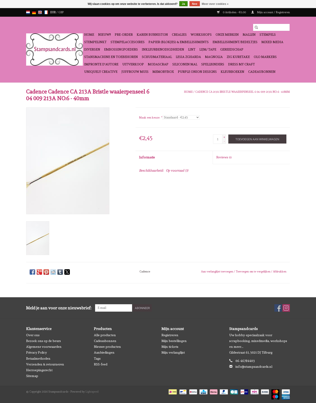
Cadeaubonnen (262, 72)
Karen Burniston (152, 34)
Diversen (92, 49)
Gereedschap (231, 49)
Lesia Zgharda (188, 57)
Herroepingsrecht (39, 370)
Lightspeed (92, 391)
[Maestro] (275, 396)
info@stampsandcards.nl (253, 366)
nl (28, 12)
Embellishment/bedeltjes (235, 42)
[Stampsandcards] (54, 49)
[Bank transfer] (264, 391)
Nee (194, 4)
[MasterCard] (275, 391)
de (34, 12)
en (40, 12)
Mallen (249, 34)
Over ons (33, 335)
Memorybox (163, 72)
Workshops (201, 34)
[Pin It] (46, 272)
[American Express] (285, 396)
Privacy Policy (36, 352)
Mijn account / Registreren (273, 12)
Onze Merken (227, 34)
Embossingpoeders (121, 49)
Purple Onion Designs (197, 72)
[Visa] (285, 391)
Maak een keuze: (150, 117)
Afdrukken (279, 271)
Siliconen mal (184, 64)
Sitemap (32, 376)
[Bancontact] (182, 391)
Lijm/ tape (207, 49)
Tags (97, 358)
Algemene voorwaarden (44, 347)
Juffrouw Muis (135, 72)
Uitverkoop (133, 64)
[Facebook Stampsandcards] (278, 308)
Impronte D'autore (101, 64)
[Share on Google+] (39, 272)
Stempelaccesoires (128, 42)
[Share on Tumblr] (60, 272)
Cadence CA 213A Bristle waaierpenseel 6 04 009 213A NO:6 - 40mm (242, 91)
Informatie (147, 157)
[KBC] (203, 391)
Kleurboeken (232, 72)
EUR (53, 12)
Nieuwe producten (107, 347)
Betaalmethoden (38, 358)
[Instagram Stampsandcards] (286, 308)
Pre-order (124, 34)
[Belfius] (193, 391)
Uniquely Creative (101, 72)
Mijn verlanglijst (173, 352)
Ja (183, 4)
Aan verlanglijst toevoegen (217, 271)
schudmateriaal (157, 57)
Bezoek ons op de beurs (43, 341)
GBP (61, 12)
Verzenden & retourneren (45, 364)
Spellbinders (212, 64)
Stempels (268, 34)
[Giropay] (244, 391)
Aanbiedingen (104, 352)
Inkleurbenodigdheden (163, 49)
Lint (191, 49)
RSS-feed (100, 364)
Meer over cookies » (215, 4)
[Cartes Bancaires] (234, 391)
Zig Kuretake (238, 57)
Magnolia (214, 57)
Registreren (169, 335)
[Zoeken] (256, 27)
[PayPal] (223, 391)
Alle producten (105, 335)
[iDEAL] (172, 391)
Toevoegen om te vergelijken (253, 271)
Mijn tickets (169, 347)
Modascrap (158, 64)
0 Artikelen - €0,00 (234, 12)
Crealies (179, 34)
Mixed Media (272, 42)
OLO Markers (265, 57)
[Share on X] (67, 272)
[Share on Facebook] (32, 272)
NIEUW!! (104, 34)
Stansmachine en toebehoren (111, 57)
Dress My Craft (241, 64)
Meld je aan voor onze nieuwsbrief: (59, 307)
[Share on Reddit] (53, 272)
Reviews (224, 157)
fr (46, 12)
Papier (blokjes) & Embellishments (179, 42)
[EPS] (254, 391)
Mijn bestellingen (174, 341)
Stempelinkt (95, 42)
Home (89, 34)
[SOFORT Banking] (213, 391)
